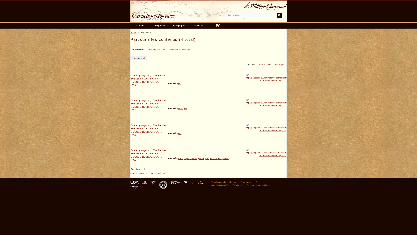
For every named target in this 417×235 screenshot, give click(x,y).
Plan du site (238, 185)
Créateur (268, 65)
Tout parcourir (137, 50)
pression (213, 158)
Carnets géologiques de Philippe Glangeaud (162, 13)
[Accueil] (218, 26)
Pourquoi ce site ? (249, 182)
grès (207, 158)
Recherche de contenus (179, 50)
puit (179, 84)
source (226, 158)
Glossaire (198, 25)
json (148, 173)
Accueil (133, 32)
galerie (201, 158)
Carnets (140, 25)
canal (180, 158)
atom (132, 173)
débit (180, 109)
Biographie (160, 25)
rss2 (164, 173)
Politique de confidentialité (258, 185)
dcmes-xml (140, 173)
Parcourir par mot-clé (156, 50)
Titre (261, 65)
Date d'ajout (279, 65)
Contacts (233, 182)
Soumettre (279, 15)
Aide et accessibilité (220, 185)
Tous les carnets (218, 182)
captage (187, 158)
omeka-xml (156, 173)
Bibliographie (179, 25)
